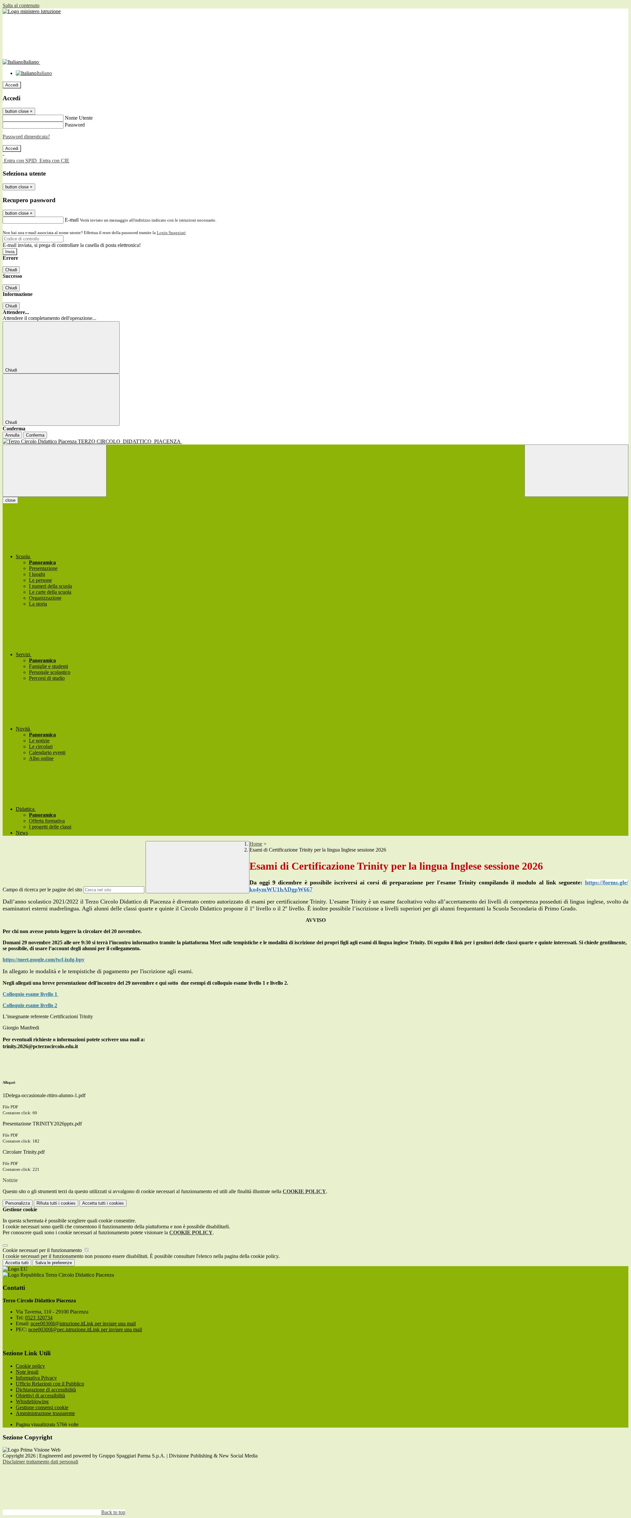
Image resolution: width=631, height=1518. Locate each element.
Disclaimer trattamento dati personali (40, 1461)
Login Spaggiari (171, 232)
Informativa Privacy (36, 1378)
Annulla (12, 435)
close (10, 500)
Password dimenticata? (26, 136)
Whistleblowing (32, 1401)
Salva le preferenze (53, 1262)
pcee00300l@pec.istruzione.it (85, 1329)
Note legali (27, 1372)
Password (75, 125)
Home (255, 844)
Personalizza (17, 1203)
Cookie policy (30, 1366)
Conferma (35, 435)
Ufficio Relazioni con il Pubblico (50, 1383)
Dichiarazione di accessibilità (46, 1389)
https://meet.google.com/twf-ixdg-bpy (43, 959)
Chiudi (11, 269)
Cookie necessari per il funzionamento (43, 1250)
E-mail (72, 220)
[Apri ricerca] (576, 471)
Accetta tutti (103, 1203)
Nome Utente (79, 118)
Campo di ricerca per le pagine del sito (42, 889)
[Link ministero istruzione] (32, 11)
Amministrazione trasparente (45, 1413)
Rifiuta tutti (56, 1203)
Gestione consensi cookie (42, 1407)
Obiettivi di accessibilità (40, 1395)
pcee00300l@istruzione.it (83, 1323)
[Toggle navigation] (54, 471)
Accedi (11, 85)
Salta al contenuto (21, 5)
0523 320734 (39, 1317)
